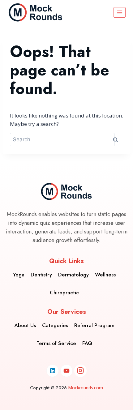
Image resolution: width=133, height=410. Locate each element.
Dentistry (41, 274)
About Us (25, 325)
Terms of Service (56, 343)
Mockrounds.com (85, 388)
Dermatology (73, 274)
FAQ (87, 343)
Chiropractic (64, 292)
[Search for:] (62, 139)
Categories (55, 325)
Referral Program (94, 325)
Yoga (18, 274)
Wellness (105, 274)
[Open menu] (120, 12)
